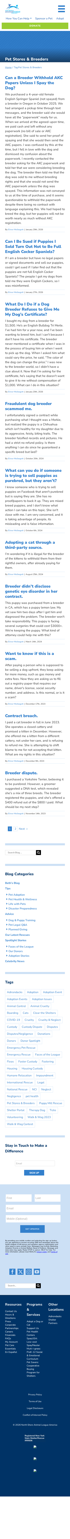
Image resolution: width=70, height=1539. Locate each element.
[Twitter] (21, 1272)
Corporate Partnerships (12, 1326)
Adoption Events (17, 999)
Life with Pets (17, 904)
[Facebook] (12, 1272)
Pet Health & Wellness (22, 899)
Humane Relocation (19, 1075)
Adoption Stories (18, 956)
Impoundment (44, 1075)
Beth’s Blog (12, 883)
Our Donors (15, 951)
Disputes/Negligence (20, 1034)
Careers (9, 1331)
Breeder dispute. (21, 773)
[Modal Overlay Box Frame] (35, 1167)
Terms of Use (35, 1401)
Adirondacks (14, 992)
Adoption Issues (42, 999)
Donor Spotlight (30, 1041)
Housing (12, 1068)
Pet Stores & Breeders (21, 1103)
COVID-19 (13, 1020)
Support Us (33, 1328)
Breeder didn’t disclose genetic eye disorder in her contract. (31, 591)
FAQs (8, 1338)
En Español (11, 1352)
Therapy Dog (37, 1110)
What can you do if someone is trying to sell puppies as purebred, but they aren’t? (33, 475)
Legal (40, 1082)
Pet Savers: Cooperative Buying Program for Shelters (33, 1369)
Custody (12, 1027)
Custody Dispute (32, 1027)
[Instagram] (29, 1272)
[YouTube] (37, 1272)
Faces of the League (21, 947)
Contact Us (11, 1311)
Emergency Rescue (19, 1054)
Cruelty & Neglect (49, 1020)
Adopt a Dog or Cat (35, 1323)
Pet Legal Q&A (17, 925)
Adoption (32, 992)
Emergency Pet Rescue (21, 1048)
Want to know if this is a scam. (29, 656)
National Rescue (17, 1089)
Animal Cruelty (39, 1006)
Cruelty (29, 1020)
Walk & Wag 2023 (39, 1117)
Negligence (14, 1096)
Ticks (53, 1110)
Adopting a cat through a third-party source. (30, 545)
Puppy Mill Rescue (50, 1103)
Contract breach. (21, 715)
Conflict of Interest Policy (35, 1415)
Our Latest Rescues (17, 935)
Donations (44, 1034)
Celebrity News (14, 961)
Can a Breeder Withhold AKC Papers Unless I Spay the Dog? (34, 83)
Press (8, 1321)
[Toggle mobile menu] (61, 8)
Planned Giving (17, 929)
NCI (34, 1089)
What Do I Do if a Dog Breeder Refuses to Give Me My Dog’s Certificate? (32, 309)
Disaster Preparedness (22, 908)
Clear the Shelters (44, 1013)
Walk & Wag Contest (20, 1124)
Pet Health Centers (32, 1333)
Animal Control (16, 1006)
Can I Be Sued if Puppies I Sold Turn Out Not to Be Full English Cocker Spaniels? (33, 246)
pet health (32, 1096)
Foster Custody (27, 1061)
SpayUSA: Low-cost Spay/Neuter (33, 1342)
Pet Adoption (16, 895)
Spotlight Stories (15, 940)
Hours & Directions (10, 1316)
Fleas (10, 1061)
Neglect (46, 1089)
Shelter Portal (15, 1110)
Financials (10, 1335)
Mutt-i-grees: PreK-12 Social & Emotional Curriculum (34, 1353)
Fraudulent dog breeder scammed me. (28, 406)
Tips (8, 888)
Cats (26, 1013)
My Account (11, 1341)
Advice (9, 914)
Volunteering (15, 1117)
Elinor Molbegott (15, 229)
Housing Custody (32, 1068)
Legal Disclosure (35, 1408)
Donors (11, 1041)
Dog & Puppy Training (22, 920)
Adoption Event (52, 992)
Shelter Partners (52, 1321)
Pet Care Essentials (10, 1347)
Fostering (48, 1061)
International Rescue (20, 1082)
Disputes (52, 1027)
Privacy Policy (35, 1394)
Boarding (12, 1013)
